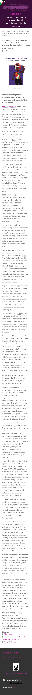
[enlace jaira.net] (16, 683)
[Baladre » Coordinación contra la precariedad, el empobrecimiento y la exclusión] (16, 7)
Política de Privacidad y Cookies (12, 657)
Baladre (14, 13)
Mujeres (14, 642)
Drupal (14, 687)
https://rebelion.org (9, 106)
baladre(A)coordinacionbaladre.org (16, 673)
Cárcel (6, 642)
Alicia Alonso (9, 634)
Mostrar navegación (3, 2)
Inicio (3, 31)
